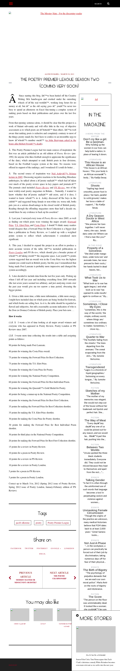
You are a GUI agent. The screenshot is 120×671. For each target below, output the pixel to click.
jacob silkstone (23, 522)
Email (42, 554)
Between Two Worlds (95, 449)
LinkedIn (69, 548)
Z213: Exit (43, 624)
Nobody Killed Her (20, 624)
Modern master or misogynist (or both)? (25, 577)
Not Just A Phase (95, 543)
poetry (39, 522)
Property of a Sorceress (95, 249)
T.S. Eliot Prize (22, 225)
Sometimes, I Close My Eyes (95, 305)
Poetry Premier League (58, 522)
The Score (95, 596)
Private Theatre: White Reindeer (96, 655)
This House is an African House (95, 164)
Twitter (29, 548)
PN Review (59, 187)
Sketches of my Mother (95, 392)
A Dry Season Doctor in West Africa (95, 218)
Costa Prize (39, 225)
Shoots (95, 185)
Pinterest (42, 548)
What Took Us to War (95, 279)
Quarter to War (95, 336)
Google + (56, 548)
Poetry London (16, 252)
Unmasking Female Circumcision (95, 512)
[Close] (77, 615)
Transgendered (95, 367)
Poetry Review (42, 187)
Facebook (16, 548)
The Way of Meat (95, 420)
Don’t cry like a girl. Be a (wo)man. (95, 140)
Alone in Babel (52, 74)
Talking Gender (95, 480)
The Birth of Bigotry (95, 569)
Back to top (13, 665)
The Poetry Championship (59, 575)
